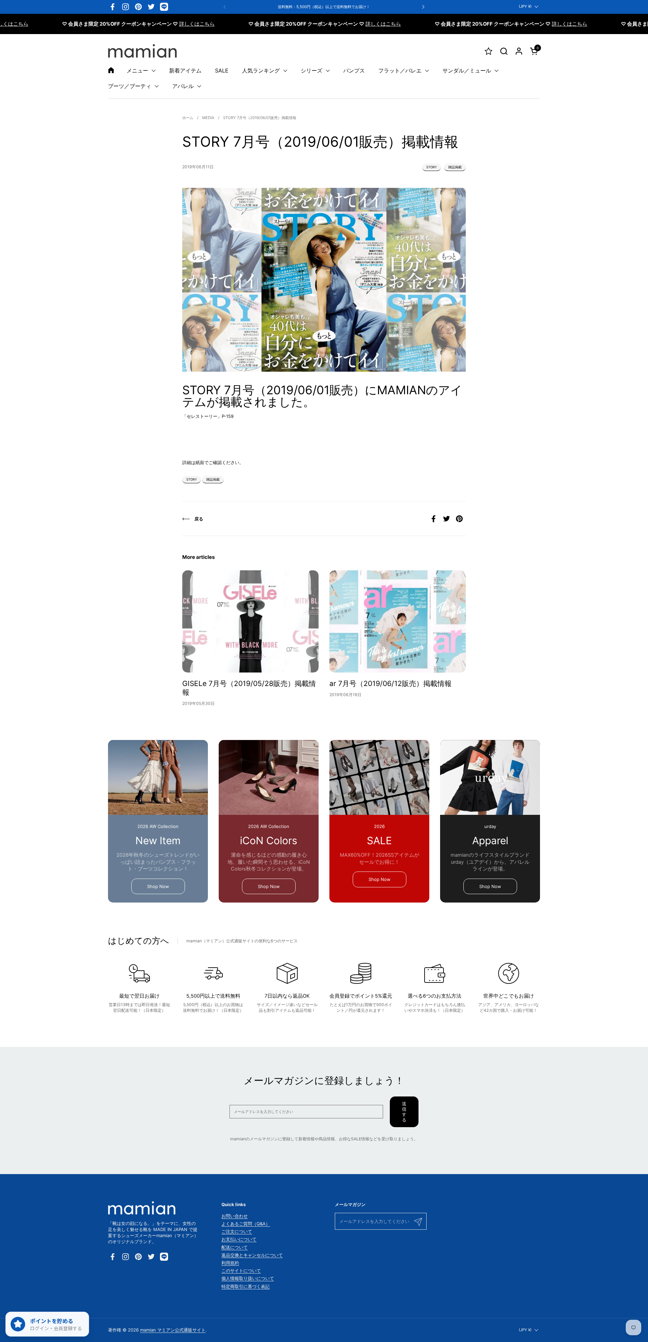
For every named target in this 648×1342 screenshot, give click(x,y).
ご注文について (236, 1231)
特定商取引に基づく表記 (245, 1286)
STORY (431, 167)
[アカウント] (519, 51)
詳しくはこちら (160, 24)
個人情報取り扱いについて (247, 1278)
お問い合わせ (234, 1216)
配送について (234, 1247)
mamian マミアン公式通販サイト (173, 1330)
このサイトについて (241, 1270)
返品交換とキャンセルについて (252, 1255)
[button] (504, 51)
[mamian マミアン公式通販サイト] (142, 51)
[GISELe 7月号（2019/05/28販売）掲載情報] (250, 621)
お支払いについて (238, 1239)
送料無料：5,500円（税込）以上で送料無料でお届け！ (324, 7)
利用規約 (230, 1262)
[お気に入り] (488, 51)
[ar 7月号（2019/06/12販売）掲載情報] (397, 621)
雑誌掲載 (455, 167)
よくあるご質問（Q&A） (245, 1223)
